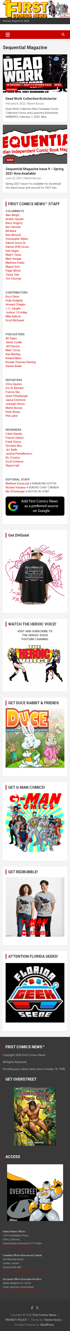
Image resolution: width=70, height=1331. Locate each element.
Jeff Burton (13, 346)
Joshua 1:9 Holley (16, 312)
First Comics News (44, 1315)
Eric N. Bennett (15, 388)
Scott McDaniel (15, 320)
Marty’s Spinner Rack (37, 85)
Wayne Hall (12, 465)
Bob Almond (13, 235)
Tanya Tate (12, 274)
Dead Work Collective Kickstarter (31, 99)
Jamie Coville (14, 342)
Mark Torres (13, 350)
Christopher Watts (17, 239)
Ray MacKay (13, 354)
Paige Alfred (13, 270)
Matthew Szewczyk (17, 483)
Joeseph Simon (15, 404)
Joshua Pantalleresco (19, 453)
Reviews (12, 89)
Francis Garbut (15, 437)
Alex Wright (12, 215)
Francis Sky (13, 392)
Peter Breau (13, 412)
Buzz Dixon (12, 296)
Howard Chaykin (15, 304)
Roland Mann (13, 358)
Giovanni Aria (14, 445)
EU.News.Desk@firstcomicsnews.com (23, 1291)
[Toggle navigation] (8, 34)
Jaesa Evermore (16, 400)
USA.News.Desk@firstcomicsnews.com (23, 1247)
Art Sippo (11, 338)
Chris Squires (14, 384)
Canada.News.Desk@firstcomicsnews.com (25, 1271)
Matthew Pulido (15, 262)
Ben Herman (13, 227)
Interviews (14, 85)
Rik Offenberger (15, 491)
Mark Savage (13, 258)
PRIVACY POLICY (16, 1320)
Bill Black (11, 231)
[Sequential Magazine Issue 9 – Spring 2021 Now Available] (35, 144)
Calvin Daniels (14, 433)
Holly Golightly (14, 300)
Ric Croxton (13, 457)
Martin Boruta (35, 103)
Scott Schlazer (15, 461)
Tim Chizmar (13, 278)
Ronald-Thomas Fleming (21, 362)
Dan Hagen (12, 251)
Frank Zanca (13, 441)
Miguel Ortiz (13, 266)
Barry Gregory (14, 223)
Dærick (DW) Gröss (17, 247)
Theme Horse (52, 1320)
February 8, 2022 (15, 103)
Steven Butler (14, 366)
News (58, 85)
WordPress (47, 1324)
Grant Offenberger (17, 396)
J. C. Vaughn (13, 308)
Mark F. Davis (13, 254)
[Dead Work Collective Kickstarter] (35, 74)
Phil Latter (12, 416)
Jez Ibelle (11, 449)
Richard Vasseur (16, 487)
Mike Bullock (13, 316)
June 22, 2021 (14, 178)
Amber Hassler (15, 219)
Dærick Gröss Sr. (16, 243)
